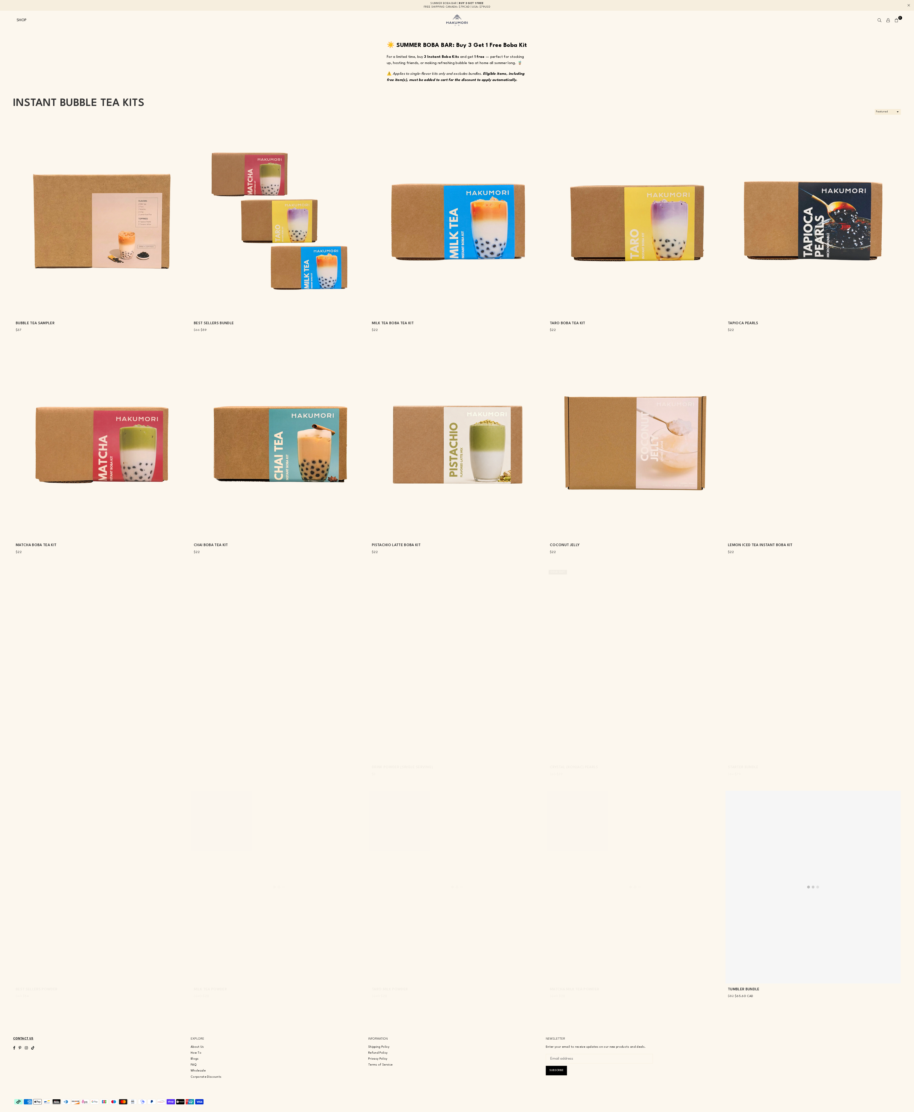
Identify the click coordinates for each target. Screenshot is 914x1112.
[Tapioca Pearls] (813, 221)
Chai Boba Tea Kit (211, 545)
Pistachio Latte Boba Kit (396, 545)
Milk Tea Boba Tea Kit (393, 323)
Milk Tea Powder (210, 989)
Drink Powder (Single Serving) (402, 767)
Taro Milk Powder (390, 989)
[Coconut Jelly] (635, 443)
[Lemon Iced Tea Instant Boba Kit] (813, 443)
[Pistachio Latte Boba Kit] (457, 443)
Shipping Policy (378, 1047)
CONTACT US (23, 1038)
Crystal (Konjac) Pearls (574, 767)
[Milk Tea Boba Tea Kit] (457, 221)
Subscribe (556, 1070)
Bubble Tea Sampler (35, 323)
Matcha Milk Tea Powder (574, 989)
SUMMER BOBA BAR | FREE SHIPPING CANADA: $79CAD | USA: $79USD (457, 5)
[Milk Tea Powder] (279, 887)
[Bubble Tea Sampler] (101, 221)
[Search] (879, 20)
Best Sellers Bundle (214, 323)
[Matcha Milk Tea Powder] (635, 887)
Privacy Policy (377, 1058)
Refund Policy (377, 1053)
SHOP (21, 20)
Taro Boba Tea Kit (567, 323)
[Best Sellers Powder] (101, 887)
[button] (896, 20)
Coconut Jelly (565, 545)
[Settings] (888, 20)
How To (196, 1053)
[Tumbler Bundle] (813, 887)
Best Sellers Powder (36, 989)
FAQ (193, 1064)
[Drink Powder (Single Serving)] (457, 665)
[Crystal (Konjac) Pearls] (635, 665)
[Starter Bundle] (813, 665)
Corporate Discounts (206, 1077)
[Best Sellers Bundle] (279, 221)
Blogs (195, 1058)
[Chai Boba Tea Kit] (279, 443)
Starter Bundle (743, 767)
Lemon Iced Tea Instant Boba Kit (760, 545)
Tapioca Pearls (743, 323)
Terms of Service (380, 1064)
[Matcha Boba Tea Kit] (101, 443)
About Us (197, 1047)
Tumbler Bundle (744, 989)
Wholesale (198, 1070)
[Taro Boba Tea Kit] (635, 221)
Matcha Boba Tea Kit (36, 545)
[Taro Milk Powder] (457, 887)
